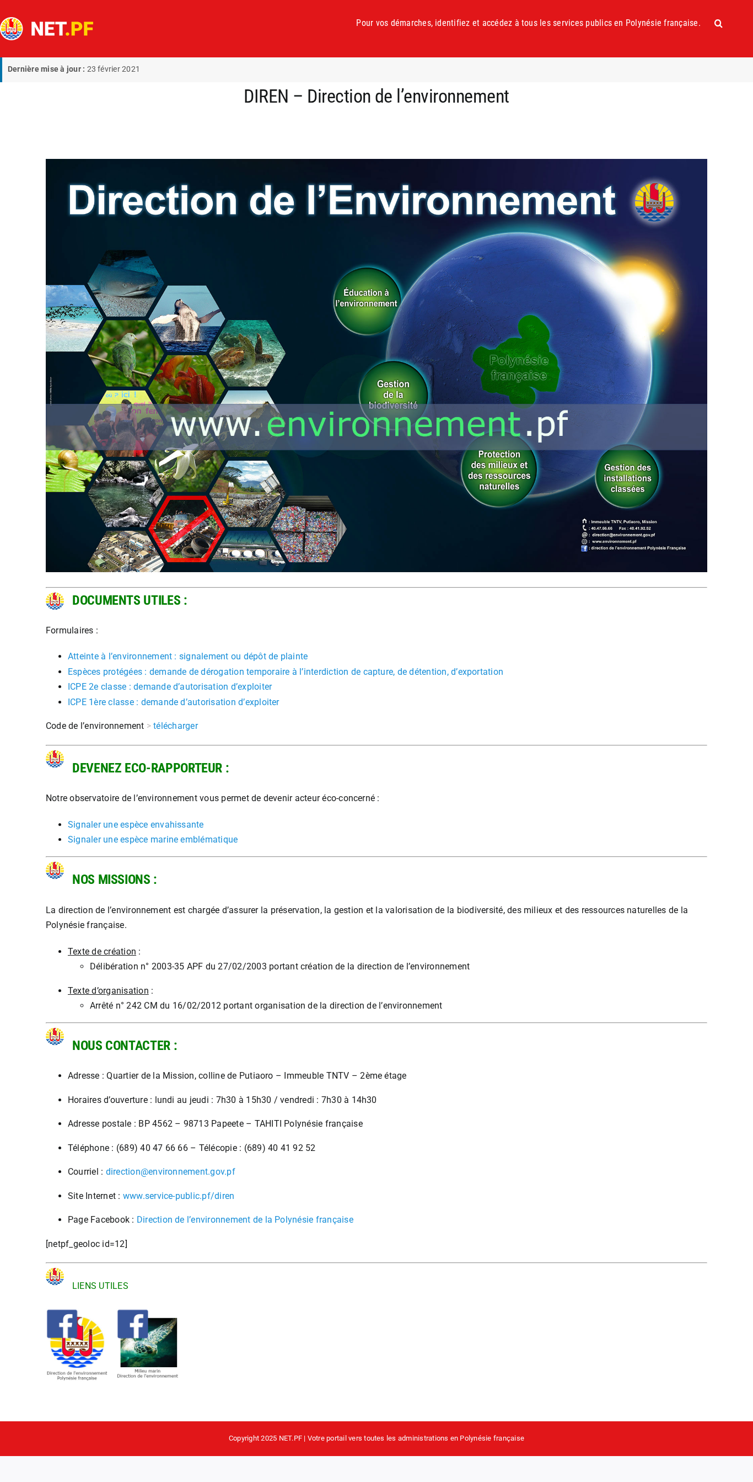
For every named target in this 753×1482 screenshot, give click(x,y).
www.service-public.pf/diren (178, 1196)
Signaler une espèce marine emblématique (153, 839)
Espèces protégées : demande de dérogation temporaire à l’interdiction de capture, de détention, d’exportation (285, 672)
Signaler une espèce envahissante (136, 824)
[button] (718, 23)
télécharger (175, 726)
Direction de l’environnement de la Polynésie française (245, 1219)
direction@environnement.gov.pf (170, 1171)
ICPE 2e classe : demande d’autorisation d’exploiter (170, 686)
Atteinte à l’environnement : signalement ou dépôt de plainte (188, 656)
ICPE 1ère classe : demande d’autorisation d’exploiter (173, 702)
